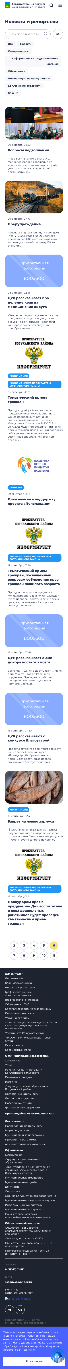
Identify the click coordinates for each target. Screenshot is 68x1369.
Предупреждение (24, 224)
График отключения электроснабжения (18, 993)
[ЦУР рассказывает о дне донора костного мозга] (34, 630)
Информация (18, 376)
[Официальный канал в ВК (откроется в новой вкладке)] (20, 1309)
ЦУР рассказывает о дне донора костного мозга (30, 660)
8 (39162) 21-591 (14, 1269)
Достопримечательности (22, 1093)
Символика (12, 1060)
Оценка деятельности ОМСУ (24, 1238)
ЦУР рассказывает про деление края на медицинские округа (28, 302)
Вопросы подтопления (28, 150)
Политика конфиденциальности (19, 1291)
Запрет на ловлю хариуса (31, 821)
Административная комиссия (25, 1144)
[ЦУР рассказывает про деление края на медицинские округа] (34, 270)
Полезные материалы (19, 1013)
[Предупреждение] (34, 196)
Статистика (12, 1191)
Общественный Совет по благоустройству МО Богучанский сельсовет (28, 1231)
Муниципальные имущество (24, 1177)
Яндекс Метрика (14, 1335)
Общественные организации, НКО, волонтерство (28, 1244)
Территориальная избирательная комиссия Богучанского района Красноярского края (27, 1170)
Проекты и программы (20, 1139)
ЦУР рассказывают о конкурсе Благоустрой (29, 738)
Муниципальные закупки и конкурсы (30, 1200)
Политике (28, 1349)
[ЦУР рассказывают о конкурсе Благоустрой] (34, 708)
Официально (14, 1150)
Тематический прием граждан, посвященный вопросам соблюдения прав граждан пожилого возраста (34, 577)
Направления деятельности (24, 1126)
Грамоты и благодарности (22, 1107)
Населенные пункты (18, 1103)
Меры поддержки (17, 1130)
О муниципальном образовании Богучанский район (26, 1088)
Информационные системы (23, 1205)
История (11, 1081)
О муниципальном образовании (27, 1055)
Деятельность (14, 1121)
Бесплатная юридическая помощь (28, 1008)
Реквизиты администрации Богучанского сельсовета (23, 1071)
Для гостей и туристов (20, 1098)
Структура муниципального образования (23, 1161)
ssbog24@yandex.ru (18, 1282)
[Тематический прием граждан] (34, 353)
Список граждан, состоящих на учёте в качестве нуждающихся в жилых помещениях (31, 1025)
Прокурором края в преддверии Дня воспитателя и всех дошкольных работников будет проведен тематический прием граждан (35, 913)
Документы (12, 1186)
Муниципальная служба (21, 1182)
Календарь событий (18, 983)
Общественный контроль (22, 1223)
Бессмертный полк (18, 1049)
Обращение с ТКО (17, 1004)
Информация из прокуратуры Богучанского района (30, 384)
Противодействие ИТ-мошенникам (29, 1113)
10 (44, 955)
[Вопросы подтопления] (34, 123)
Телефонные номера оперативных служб (28, 1039)
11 (54, 955)
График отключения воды (22, 999)
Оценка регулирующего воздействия (30, 1195)
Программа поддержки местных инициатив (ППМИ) (27, 1252)
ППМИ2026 (15, 487)
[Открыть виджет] (58, 1355)
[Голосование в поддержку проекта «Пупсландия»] (34, 465)
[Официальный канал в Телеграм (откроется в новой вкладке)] (9, 1309)
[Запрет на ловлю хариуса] (34, 787)
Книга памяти (14, 1045)
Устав (9, 1065)
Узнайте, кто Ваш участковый (24, 1033)
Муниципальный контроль (23, 1209)
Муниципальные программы (24, 1135)
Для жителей (14, 973)
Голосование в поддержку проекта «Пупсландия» (32, 501)
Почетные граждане (18, 1077)
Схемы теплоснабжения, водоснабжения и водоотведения (28, 1215)
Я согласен (34, 1361)
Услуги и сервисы (17, 1018)
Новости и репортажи (20, 987)
